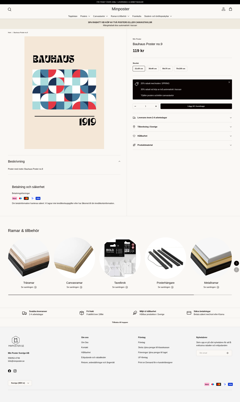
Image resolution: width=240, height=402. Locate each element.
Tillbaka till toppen (120, 322)
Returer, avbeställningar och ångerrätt (97, 362)
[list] (64, 92)
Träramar (28, 282)
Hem (9, 32)
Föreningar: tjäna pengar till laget (152, 352)
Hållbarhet (85, 352)
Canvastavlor (99, 16)
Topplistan (72, 16)
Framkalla (136, 16)
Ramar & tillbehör (118, 16)
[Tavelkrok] (120, 258)
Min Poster (137, 39)
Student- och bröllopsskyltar (156, 16)
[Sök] (9, 9)
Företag (141, 342)
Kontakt (84, 347)
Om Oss (84, 342)
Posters (83, 16)
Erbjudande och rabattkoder (93, 357)
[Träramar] (29, 258)
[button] (230, 9)
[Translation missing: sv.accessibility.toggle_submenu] (89, 16)
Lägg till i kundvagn (196, 106)
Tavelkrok (120, 282)
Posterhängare (165, 282)
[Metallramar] (211, 258)
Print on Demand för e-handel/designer (155, 362)
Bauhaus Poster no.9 (21, 32)
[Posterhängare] (165, 258)
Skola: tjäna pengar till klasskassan (153, 347)
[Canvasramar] (74, 258)
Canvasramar (74, 282)
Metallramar (211, 282)
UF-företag (143, 357)
